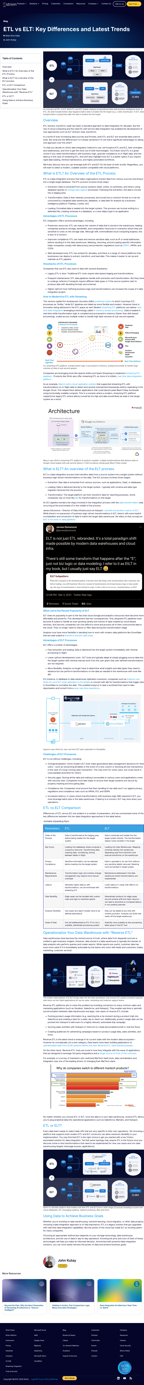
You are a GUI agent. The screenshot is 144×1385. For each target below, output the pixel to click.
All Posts (62, 1266)
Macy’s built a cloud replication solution (77, 384)
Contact (94, 1356)
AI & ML (8, 1361)
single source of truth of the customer (117, 1053)
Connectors (68, 3)
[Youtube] (125, 1378)
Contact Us (106, 3)
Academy (66, 1351)
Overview (7, 67)
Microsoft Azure (40, 1330)
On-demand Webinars (71, 1345)
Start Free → (134, 4)
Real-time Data (13, 35)
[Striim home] (12, 4)
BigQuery (37, 1345)
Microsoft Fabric (40, 1356)
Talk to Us (119, 4)
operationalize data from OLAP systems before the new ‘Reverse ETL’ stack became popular (88, 1045)
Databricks (38, 1351)
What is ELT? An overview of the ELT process (18, 79)
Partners (94, 1335)
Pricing (45, 3)
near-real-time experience (86, 688)
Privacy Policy (43, 1379)
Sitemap (54, 1379)
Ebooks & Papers (69, 1335)
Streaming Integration (14, 1366)
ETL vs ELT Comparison (13, 85)
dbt (76, 498)
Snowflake (38, 1361)
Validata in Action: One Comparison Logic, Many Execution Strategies (71, 1306)
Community (95, 1340)
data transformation (128, 502)
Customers (55, 3)
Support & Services (70, 1356)
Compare (9, 1356)
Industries (9, 1351)
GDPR (126, 245)
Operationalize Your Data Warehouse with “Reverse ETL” (17, 90)
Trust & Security (11, 1371)
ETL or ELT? (8, 96)
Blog (5, 21)
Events (93, 1345)
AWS (36, 1335)
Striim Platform (11, 1335)
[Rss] (131, 1378)
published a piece (103, 301)
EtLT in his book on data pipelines (59, 519)
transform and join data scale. (78, 635)
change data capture (77, 190)
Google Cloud (39, 1340)
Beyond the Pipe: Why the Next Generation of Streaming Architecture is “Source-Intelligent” (23, 1307)
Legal (33, 1379)
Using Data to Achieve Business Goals (17, 101)
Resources (80, 3)
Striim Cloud (10, 1330)
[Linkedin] (118, 1378)
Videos (65, 1340)
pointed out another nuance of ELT (121, 510)
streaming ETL (108, 307)
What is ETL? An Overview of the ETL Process (18, 72)
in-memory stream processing (108, 310)
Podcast (94, 1351)
